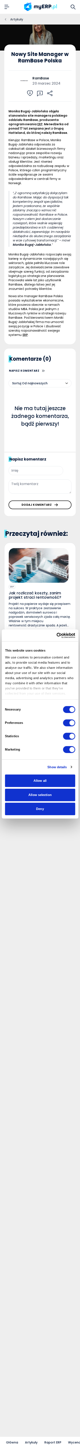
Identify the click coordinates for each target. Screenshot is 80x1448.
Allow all (40, 780)
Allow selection (40, 795)
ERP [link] (39, 124)
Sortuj (16, 383)
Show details (57, 767)
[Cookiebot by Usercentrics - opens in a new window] (57, 635)
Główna (12, 1442)
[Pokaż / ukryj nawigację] (7, 7)
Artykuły (31, 1442)
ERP (12, 586)
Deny (40, 809)
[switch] (69, 722)
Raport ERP (52, 1442)
